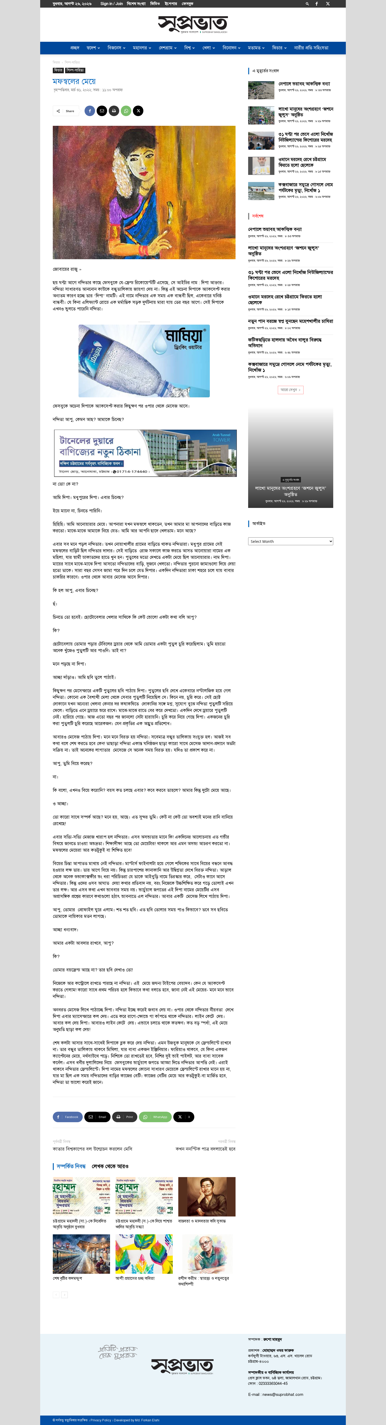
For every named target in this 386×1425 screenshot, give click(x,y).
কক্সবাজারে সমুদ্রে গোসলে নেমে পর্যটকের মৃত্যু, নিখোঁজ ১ (306, 187)
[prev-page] (56, 1295)
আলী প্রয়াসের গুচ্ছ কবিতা (135, 1278)
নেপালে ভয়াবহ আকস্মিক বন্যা (304, 84)
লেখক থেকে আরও (110, 1166)
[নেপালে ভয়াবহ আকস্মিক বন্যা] (261, 90)
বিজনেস (114, 48)
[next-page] (64, 1295)
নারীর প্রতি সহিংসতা (311, 48)
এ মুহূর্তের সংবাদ (291, 480)
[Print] (114, 111)
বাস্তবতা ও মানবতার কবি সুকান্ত (202, 1221)
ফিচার (277, 48)
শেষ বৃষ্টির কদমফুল (67, 1278)
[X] (328, 3)
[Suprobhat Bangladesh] (193, 25)
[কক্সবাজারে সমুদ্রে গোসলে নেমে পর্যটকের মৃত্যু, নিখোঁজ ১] (261, 191)
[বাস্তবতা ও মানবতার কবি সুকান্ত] (207, 1196)
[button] (307, 4)
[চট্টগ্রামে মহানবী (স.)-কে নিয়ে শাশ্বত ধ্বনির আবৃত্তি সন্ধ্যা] (144, 1196)
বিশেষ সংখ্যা (136, 3)
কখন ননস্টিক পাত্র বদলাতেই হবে (206, 1149)
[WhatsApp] (126, 111)
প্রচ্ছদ (74, 48)
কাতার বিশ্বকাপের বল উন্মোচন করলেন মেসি (92, 1149)
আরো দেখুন (289, 390)
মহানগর (140, 48)
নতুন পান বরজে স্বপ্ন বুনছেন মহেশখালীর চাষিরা (290, 321)
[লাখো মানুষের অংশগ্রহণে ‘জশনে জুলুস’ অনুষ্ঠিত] (261, 115)
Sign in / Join (112, 3)
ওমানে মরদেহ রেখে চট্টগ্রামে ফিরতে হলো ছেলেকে (302, 162)
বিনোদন (229, 48)
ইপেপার (171, 3)
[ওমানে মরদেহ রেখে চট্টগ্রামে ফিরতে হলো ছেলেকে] (261, 166)
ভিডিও (155, 3)
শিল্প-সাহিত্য (75, 70)
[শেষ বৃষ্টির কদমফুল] (81, 1254)
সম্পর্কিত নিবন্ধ (71, 1166)
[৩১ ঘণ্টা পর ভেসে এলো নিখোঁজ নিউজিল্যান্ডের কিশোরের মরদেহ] (261, 141)
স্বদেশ (91, 48)
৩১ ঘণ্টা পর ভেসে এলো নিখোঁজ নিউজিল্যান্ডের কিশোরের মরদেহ (306, 137)
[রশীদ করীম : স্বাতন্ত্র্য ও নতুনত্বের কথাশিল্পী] (207, 1254)
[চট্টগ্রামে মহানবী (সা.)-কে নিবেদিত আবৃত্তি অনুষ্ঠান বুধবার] (81, 1196)
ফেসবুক (187, 3)
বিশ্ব (187, 48)
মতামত (254, 48)
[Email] (102, 111)
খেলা (206, 48)
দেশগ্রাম (166, 48)
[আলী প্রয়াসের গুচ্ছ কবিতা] (144, 1254)
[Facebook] (316, 3)
